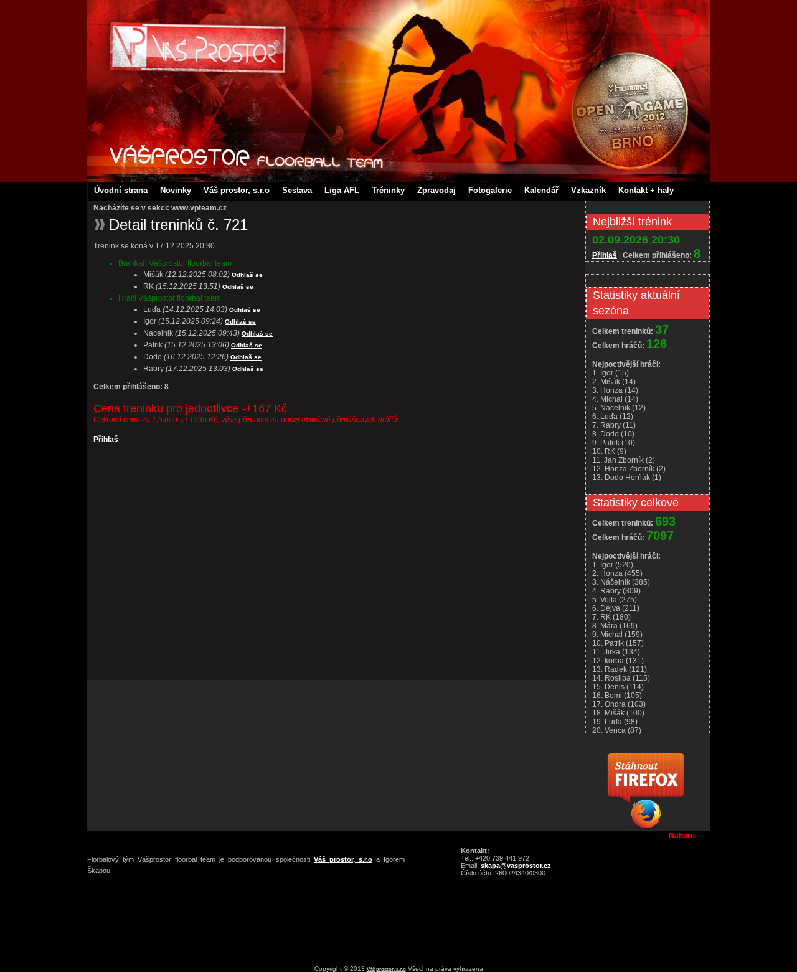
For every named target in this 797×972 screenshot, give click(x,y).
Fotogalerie (490, 190)
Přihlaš (105, 439)
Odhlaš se (247, 274)
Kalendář (541, 190)
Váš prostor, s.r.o (237, 190)
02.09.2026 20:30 (636, 240)
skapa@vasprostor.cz (516, 865)
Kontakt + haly (646, 190)
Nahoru (682, 835)
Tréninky (388, 190)
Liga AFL (341, 190)
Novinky (175, 190)
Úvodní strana (121, 190)
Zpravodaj (436, 190)
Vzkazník (588, 190)
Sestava (297, 190)
